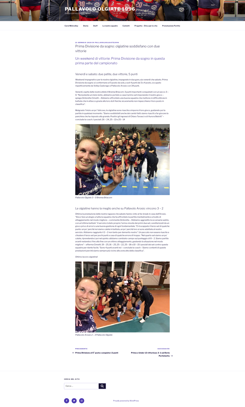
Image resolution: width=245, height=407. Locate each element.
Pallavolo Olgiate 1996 (100, 9)
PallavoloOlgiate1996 (107, 42)
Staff (95, 26)
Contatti (126, 26)
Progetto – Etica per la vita (145, 26)
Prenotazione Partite (171, 26)
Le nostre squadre (110, 26)
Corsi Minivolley (71, 26)
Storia (85, 26)
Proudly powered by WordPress (126, 401)
